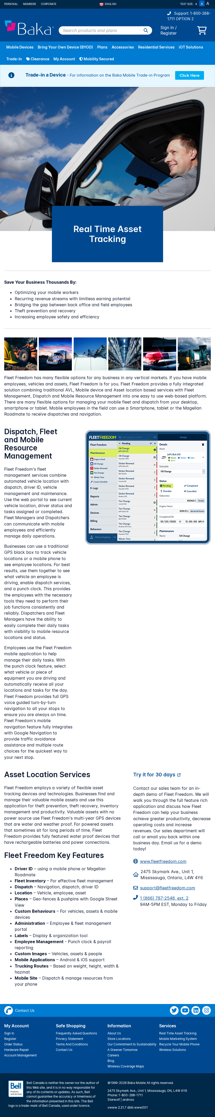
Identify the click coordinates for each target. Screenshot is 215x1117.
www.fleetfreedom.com (163, 861)
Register (168, 33)
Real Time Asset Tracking (177, 1033)
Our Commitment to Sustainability (132, 1044)
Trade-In (14, 59)
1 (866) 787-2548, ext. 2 (164, 898)
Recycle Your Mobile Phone (179, 1044)
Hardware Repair (16, 1050)
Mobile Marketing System (178, 1039)
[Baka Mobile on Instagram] (206, 1010)
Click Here (190, 75)
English (110, 4)
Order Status (13, 1044)
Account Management (20, 1055)
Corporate (48, 4)
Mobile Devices (20, 47)
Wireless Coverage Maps (126, 1066)
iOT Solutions (191, 47)
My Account (64, 59)
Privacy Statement (69, 1039)
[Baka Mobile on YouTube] (185, 1010)
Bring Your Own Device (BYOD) (65, 47)
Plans (102, 47)
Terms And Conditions (72, 1044)
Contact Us (64, 1050)
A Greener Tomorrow (123, 1050)
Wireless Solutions (172, 1050)
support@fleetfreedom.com (167, 887)
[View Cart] (202, 32)
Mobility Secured (98, 59)
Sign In (167, 27)
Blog (111, 1061)
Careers (113, 1055)
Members (29, 4)
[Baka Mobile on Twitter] (174, 1010)
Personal (11, 4)
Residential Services (156, 47)
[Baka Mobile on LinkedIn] (195, 1010)
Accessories (123, 47)
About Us (114, 1033)
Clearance (39, 59)
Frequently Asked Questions (76, 1033)
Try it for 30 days (154, 774)
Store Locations (119, 1039)
